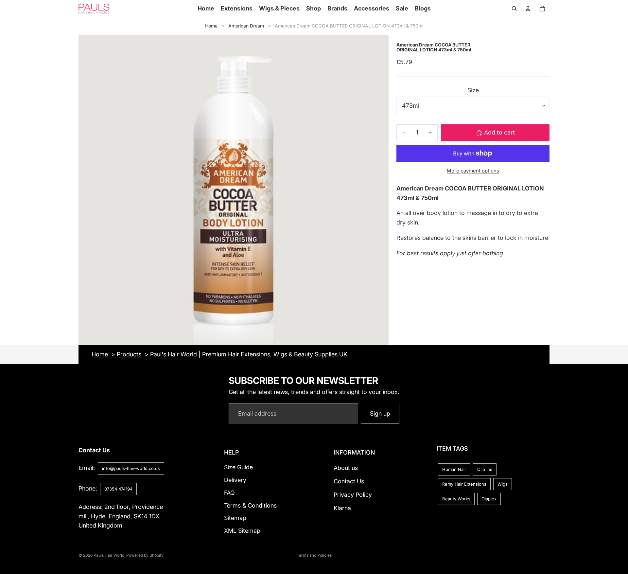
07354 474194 (118, 489)
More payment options (473, 171)
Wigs (502, 484)
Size (473, 90)
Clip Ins (484, 469)
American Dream (246, 25)
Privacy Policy (353, 494)
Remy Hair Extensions (464, 484)
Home (211, 25)
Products (129, 354)
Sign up (380, 413)
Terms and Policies (314, 555)
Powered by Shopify (145, 555)
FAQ (229, 492)
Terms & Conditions (250, 505)
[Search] (514, 8)
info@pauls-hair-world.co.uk (131, 468)
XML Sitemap (242, 530)
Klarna (342, 508)
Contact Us (349, 481)
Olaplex (489, 498)
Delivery (235, 479)
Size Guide (238, 467)
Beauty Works (456, 498)
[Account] (528, 8)
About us (346, 467)
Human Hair (454, 469)
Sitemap (235, 518)
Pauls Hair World (109, 555)
